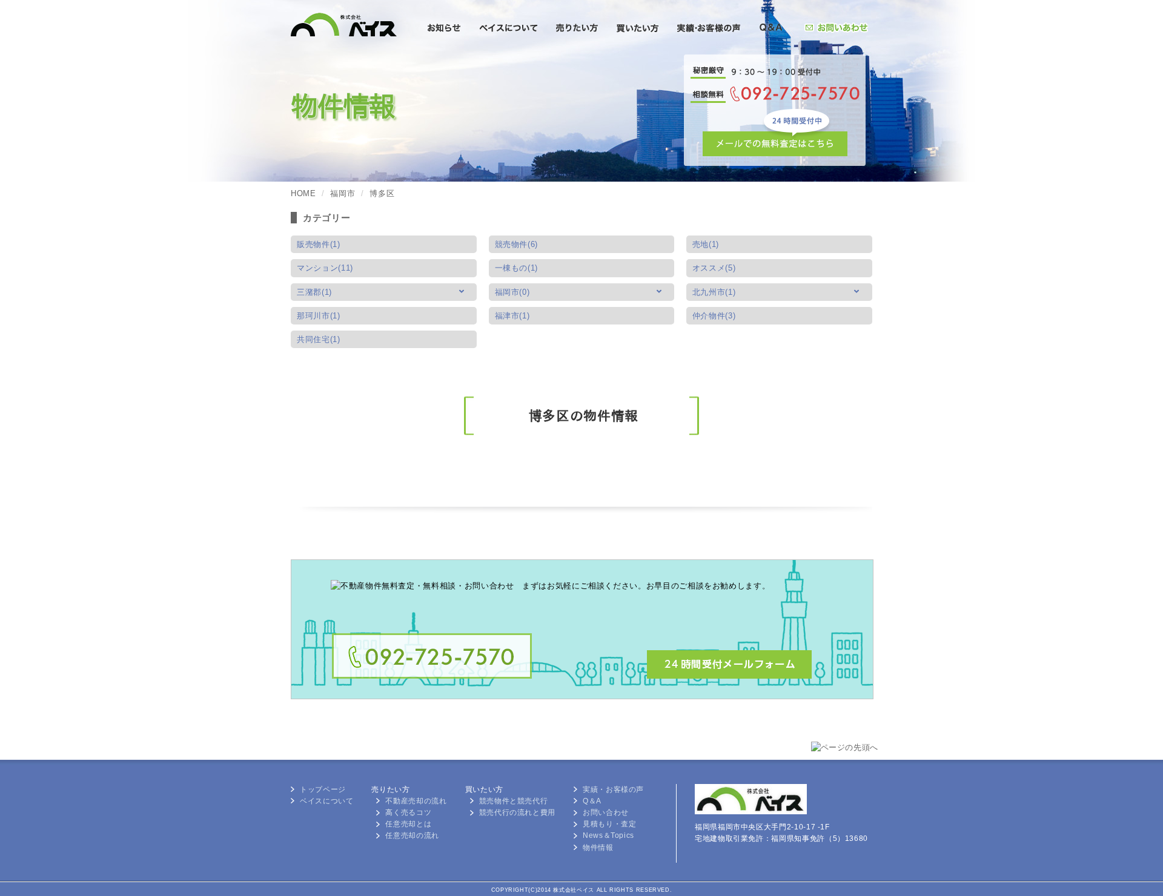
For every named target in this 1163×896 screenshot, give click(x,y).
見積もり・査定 (609, 824)
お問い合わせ (606, 812)
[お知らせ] (444, 29)
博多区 (381, 193)
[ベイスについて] (508, 29)
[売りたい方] (577, 29)
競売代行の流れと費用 (517, 812)
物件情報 (598, 847)
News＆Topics (608, 835)
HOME (303, 193)
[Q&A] (771, 29)
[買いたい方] (637, 29)
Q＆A (592, 801)
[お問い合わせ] (836, 29)
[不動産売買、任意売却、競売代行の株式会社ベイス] (356, 58)
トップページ (323, 789)
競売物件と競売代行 (513, 801)
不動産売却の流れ (415, 801)
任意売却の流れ (412, 835)
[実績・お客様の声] (708, 29)
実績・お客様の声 (613, 789)
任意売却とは (408, 824)
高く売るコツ (408, 812)
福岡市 (342, 193)
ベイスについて (326, 801)
